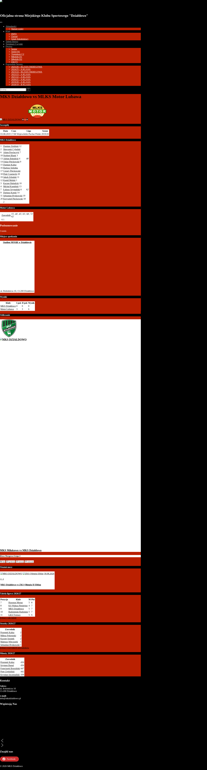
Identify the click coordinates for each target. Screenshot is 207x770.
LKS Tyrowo (14, 615)
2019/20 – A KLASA (21, 82)
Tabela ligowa (12, 41)
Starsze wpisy (17, 29)
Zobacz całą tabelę (8, 618)
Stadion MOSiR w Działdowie (17, 242)
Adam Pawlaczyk (11, 152)
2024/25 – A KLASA (21, 69)
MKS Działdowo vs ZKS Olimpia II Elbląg (20, 585)
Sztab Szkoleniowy (19, 39)
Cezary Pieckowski (11, 171)
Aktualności (11, 26)
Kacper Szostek (7, 638)
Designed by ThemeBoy (11, 768)
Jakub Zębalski (10, 177)
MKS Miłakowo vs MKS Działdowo (21, 550)
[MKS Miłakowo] (9, 336)
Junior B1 (15, 51)
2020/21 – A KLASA (21, 79)
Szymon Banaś (7, 665)
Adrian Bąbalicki (10, 158)
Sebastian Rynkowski (12, 196)
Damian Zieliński (11, 146)
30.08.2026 (49, 573)
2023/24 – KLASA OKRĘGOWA (26, 72)
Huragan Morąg (15, 602)
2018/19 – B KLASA (21, 84)
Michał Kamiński (11, 186)
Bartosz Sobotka (10, 168)
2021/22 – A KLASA (21, 77)
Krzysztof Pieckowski (13, 199)
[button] (70, 740)
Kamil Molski (9, 180)
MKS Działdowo (16, 8)
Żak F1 (14, 62)
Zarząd (14, 36)
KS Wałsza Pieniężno (18, 605)
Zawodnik (6, 215)
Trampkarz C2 (17, 54)
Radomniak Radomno (18, 612)
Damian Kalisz (9, 165)
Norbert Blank (9, 155)
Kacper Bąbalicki (11, 183)
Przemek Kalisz (7, 632)
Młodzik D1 (16, 57)
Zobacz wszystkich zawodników (14, 648)
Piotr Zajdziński (7, 671)
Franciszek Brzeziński (10, 668)
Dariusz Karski (10, 192)
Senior (14, 49)
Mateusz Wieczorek (9, 642)
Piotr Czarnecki (10, 174)
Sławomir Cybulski (11, 149)
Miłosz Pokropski (8, 635)
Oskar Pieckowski (11, 161)
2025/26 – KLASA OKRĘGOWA (26, 67)
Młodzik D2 (16, 59)
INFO (14, 34)
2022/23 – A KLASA (21, 74)
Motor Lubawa (7, 309)
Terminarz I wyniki (14, 44)
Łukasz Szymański (11, 189)
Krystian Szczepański (10, 674)
